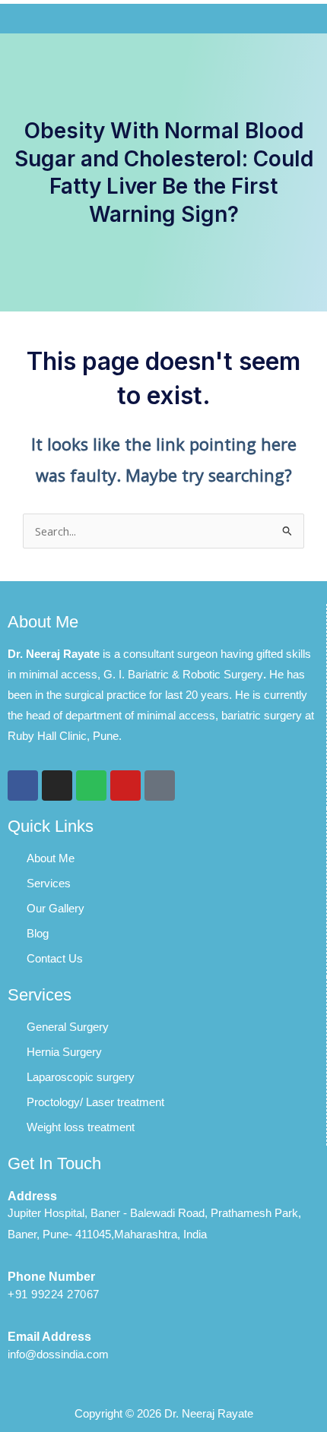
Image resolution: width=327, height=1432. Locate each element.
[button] (163, 18)
